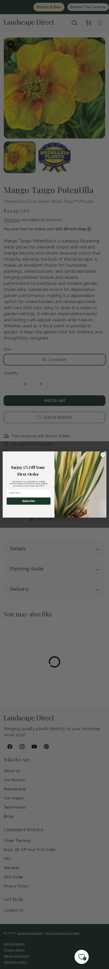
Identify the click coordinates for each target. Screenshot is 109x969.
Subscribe (28, 501)
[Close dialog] (103, 454)
